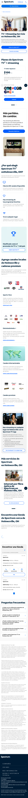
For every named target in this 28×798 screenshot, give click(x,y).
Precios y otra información (9, 95)
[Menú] (2, 2)
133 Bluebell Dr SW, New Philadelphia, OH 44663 (13, 563)
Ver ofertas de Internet (14, 503)
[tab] (14, 763)
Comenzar (14, 99)
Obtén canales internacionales (10, 373)
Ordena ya (20, 2)
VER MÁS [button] (6, 767)
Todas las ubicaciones (6, 11)
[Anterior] (2, 85)
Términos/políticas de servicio (7, 787)
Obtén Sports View (7, 305)
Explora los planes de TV (14, 47)
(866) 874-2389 (8, 565)
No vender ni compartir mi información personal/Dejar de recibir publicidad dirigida (14, 782)
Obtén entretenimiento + (9, 340)
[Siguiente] (25, 85)
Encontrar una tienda (14, 51)
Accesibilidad (3, 779)
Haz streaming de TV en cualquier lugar (14, 450)
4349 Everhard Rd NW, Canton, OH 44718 (11, 587)
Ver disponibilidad (14, 6)
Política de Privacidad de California (8, 780)
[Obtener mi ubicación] (25, 550)
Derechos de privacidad (6, 778)
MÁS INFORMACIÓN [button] (10, 771)
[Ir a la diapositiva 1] (13, 508)
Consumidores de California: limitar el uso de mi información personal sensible (13, 785)
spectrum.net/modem (5, 721)
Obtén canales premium (8, 405)
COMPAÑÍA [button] (7, 764)
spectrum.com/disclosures (5, 668)
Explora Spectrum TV (14, 249)
